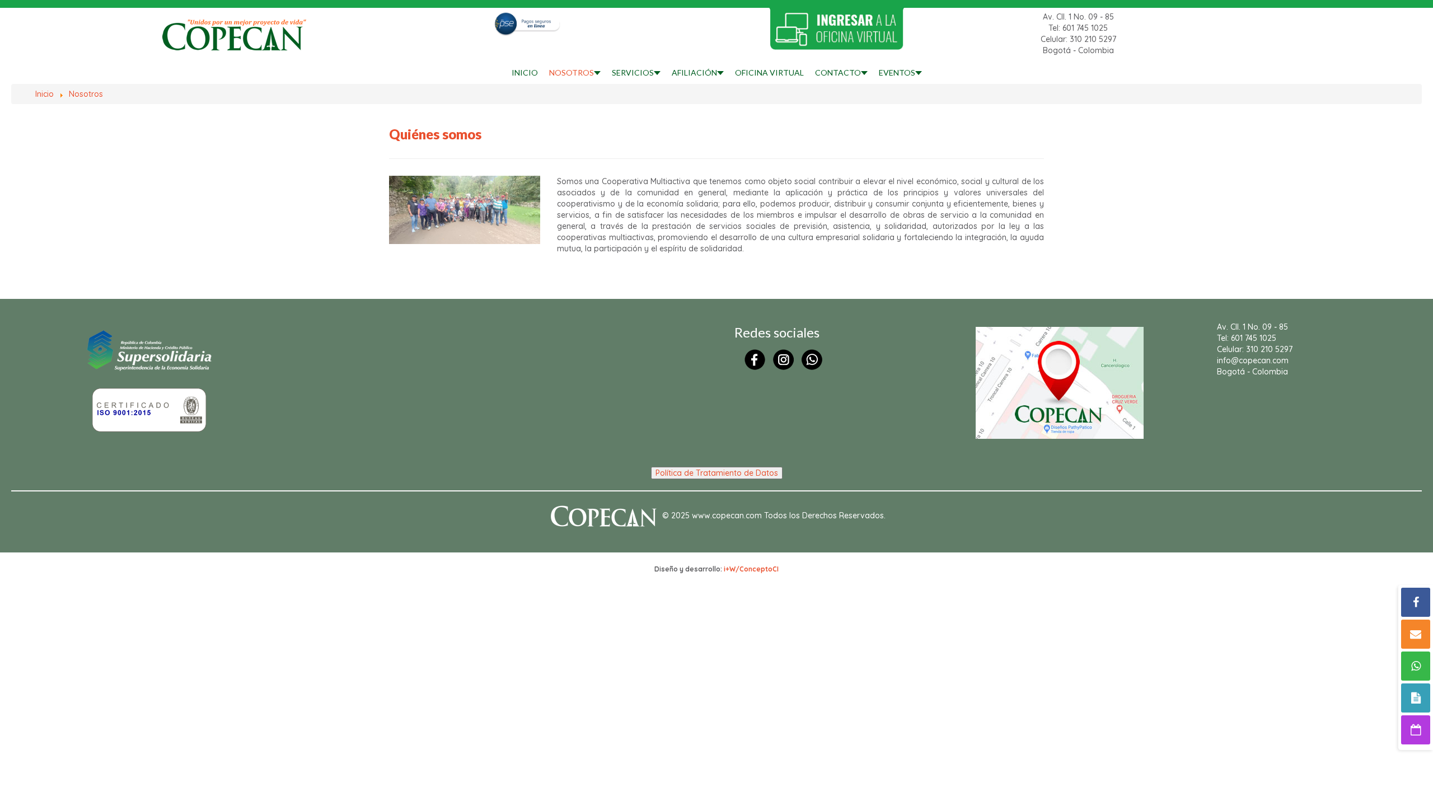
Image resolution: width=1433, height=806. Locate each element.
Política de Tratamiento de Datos (716, 473)
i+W (730, 569)
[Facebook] (1415, 602)
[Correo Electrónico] (1415, 634)
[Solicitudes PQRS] (1415, 698)
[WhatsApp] (1415, 666)
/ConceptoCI (757, 569)
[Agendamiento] (1415, 729)
